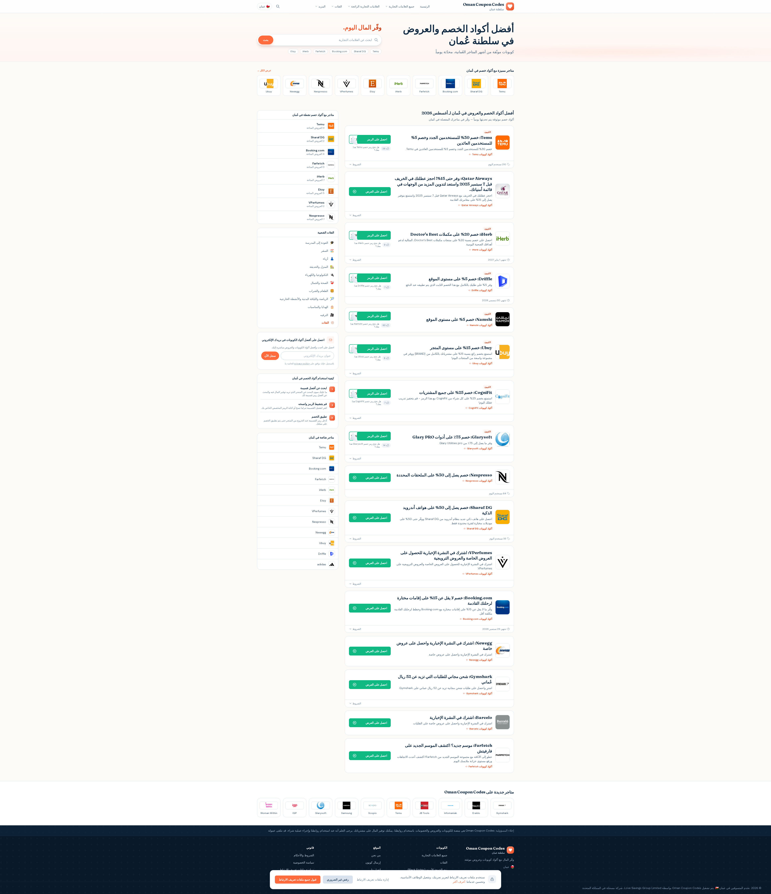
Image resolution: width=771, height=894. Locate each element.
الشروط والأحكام (304, 855)
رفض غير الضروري (338, 879)
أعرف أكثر (459, 882)
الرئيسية (425, 6)
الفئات (338, 6)
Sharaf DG (360, 51)
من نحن (376, 855)
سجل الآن (270, 356)
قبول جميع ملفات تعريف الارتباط (297, 879)
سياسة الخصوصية (303, 862)
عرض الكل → (264, 70)
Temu (376, 51)
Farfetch (320, 51)
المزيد (321, 6)
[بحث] (277, 6)
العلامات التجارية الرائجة (365, 6)
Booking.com (339, 51)
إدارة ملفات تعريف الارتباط (373, 879)
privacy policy (302, 363)
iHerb (306, 51)
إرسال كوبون (373, 862)
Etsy (293, 51)
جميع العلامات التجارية (401, 6)
